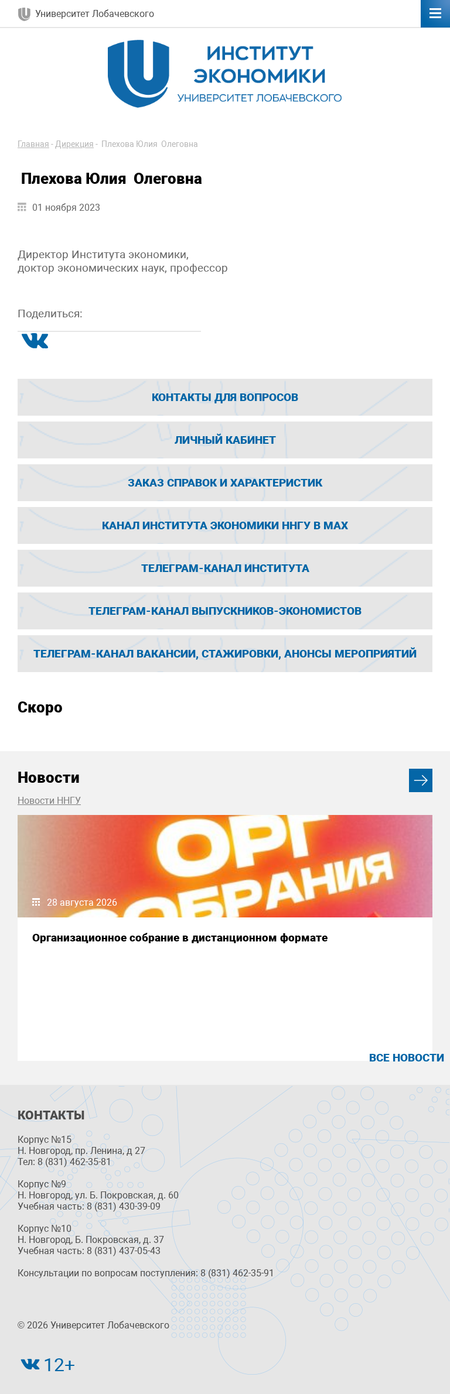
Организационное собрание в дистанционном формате (180, 937)
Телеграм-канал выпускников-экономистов (225, 611)
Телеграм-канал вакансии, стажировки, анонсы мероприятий (225, 653)
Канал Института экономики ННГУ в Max (225, 525)
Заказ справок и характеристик (225, 482)
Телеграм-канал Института (225, 568)
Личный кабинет (225, 440)
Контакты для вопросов (225, 397)
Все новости (406, 1057)
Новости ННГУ (49, 800)
